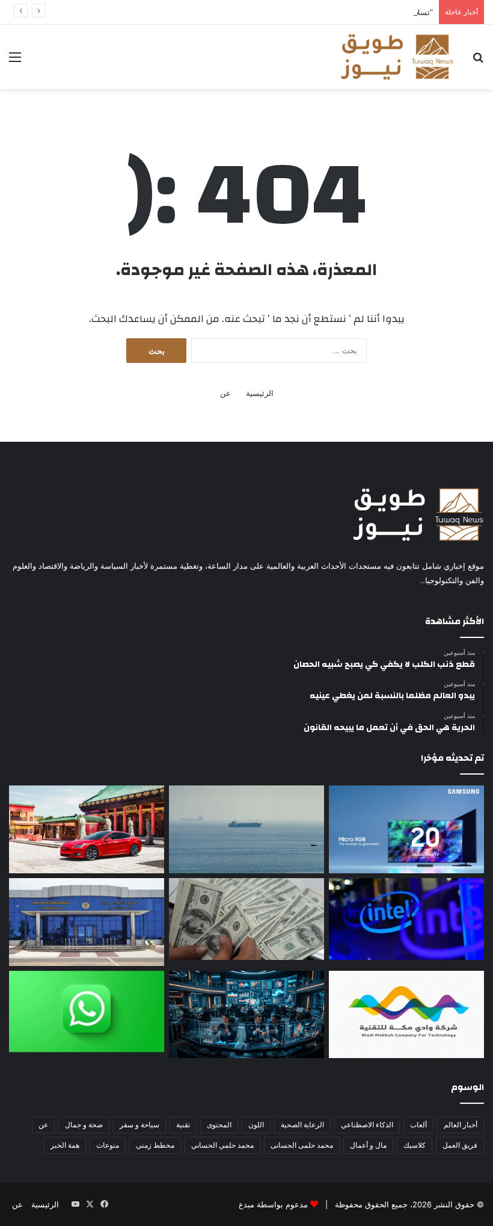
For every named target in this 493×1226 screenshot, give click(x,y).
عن (225, 393)
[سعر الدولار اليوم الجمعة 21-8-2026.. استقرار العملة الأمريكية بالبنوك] (246, 919)
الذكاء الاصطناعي (367, 1124)
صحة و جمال (84, 1124)
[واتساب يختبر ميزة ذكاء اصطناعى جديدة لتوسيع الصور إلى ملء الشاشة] (86, 1012)
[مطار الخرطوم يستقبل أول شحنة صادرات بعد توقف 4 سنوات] (86, 922)
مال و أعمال (368, 1145)
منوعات (107, 1145)
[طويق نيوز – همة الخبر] (397, 57)
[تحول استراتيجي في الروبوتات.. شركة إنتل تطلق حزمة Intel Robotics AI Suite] (406, 919)
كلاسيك (414, 1145)
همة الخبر (65, 1145)
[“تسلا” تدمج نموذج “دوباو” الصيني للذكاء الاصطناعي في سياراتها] (86, 829)
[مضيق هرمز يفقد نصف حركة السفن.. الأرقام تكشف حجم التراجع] (246, 829)
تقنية (183, 1124)
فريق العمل (459, 1145)
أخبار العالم (460, 1124)
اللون (256, 1124)
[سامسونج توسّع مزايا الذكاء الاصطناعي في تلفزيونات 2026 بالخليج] (406, 829)
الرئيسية (260, 393)
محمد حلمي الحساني (222, 1145)
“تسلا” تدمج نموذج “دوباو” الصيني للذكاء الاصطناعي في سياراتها (327, 12)
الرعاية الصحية (302, 1124)
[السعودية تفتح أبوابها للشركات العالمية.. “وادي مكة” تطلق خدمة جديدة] (406, 1015)
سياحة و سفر (139, 1124)
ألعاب (418, 1124)
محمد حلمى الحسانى (302, 1145)
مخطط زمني (155, 1145)
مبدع (246, 1204)
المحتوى (219, 1124)
